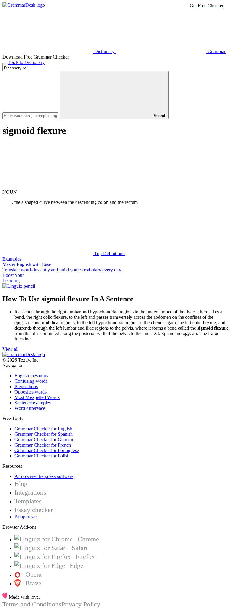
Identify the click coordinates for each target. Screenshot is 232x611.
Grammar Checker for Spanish (43, 434)
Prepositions (26, 386)
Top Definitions (109, 253)
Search (159, 115)
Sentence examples (32, 402)
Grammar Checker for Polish (41, 455)
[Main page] (23, 5)
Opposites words (30, 391)
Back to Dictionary (26, 62)
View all (10, 349)
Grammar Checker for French (42, 445)
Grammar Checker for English (43, 428)
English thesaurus (31, 375)
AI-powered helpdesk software (43, 476)
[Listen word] (47, 186)
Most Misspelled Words (37, 397)
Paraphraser (25, 516)
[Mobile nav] (4, 64)
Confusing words (30, 381)
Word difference (29, 408)
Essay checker (33, 510)
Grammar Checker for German (43, 439)
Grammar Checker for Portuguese (46, 450)
